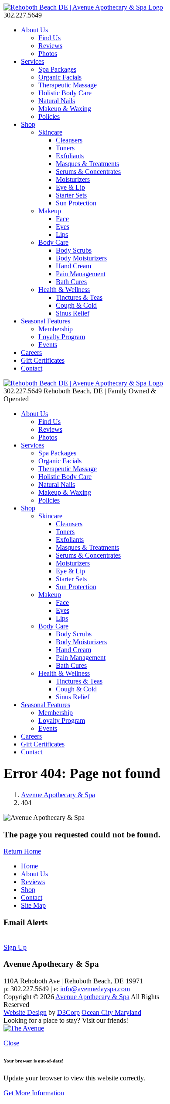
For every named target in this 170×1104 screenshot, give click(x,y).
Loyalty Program (61, 336)
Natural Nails (56, 100)
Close (11, 1043)
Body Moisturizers (81, 258)
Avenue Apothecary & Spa (58, 794)
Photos (47, 53)
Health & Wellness (64, 289)
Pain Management (80, 274)
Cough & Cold (76, 305)
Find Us (49, 38)
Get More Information (33, 1093)
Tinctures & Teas (79, 297)
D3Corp (68, 1012)
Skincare (50, 132)
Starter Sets (71, 195)
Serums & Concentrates (88, 171)
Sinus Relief (72, 313)
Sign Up (15, 947)
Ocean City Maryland (111, 1012)
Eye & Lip (70, 187)
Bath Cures (71, 281)
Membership (55, 329)
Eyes (62, 226)
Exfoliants (70, 156)
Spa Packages (57, 69)
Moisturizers (73, 179)
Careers (31, 352)
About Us (34, 30)
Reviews (50, 45)
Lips (62, 234)
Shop (28, 124)
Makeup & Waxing (64, 108)
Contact (31, 368)
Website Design (25, 1012)
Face (62, 218)
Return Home (22, 851)
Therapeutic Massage (67, 85)
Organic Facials (60, 77)
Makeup (49, 211)
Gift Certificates (43, 360)
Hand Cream (73, 266)
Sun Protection (76, 203)
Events (47, 344)
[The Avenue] (23, 1028)
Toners (65, 148)
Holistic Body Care (65, 93)
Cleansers (69, 140)
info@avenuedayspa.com (95, 989)
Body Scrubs (74, 250)
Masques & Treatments (87, 163)
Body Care (53, 242)
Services (32, 61)
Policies (49, 116)
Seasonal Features (45, 321)
